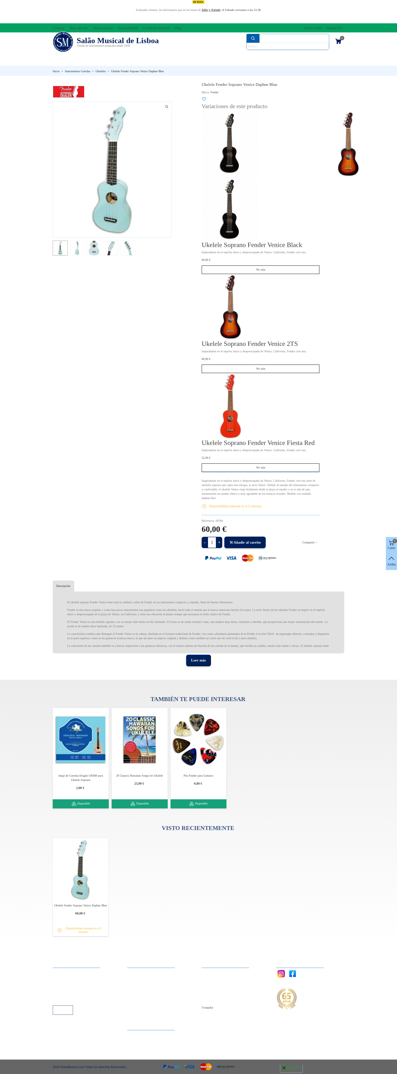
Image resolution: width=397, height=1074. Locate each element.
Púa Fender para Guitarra (198, 775)
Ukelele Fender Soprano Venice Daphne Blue (80, 905)
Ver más (260, 269)
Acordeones (107, 54)
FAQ (60, 972)
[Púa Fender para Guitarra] (199, 740)
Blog (209, 1000)
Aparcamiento (66, 994)
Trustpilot (207, 1007)
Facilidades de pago (70, 1000)
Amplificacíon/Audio (160, 54)
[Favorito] (204, 99)
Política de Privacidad (71, 983)
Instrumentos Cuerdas (251, 54)
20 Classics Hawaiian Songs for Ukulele (139, 775)
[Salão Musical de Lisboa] (63, 42)
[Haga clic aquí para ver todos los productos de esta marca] (69, 92)
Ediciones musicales (316, 54)
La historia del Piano (219, 994)
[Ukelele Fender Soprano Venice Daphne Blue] (167, 107)
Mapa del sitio (215, 977)
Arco (204, 54)
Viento (254, 61)
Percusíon (156, 61)
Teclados (305, 61)
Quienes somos (216, 983)
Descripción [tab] (63, 586)
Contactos (212, 972)
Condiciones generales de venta (77, 988)
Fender (214, 92)
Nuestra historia (216, 988)
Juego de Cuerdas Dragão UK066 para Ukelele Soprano (80, 778)
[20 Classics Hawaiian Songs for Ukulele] (140, 740)
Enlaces (62, 977)
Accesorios (66, 54)
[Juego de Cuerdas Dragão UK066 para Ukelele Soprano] (81, 740)
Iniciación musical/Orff (84, 61)
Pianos (207, 61)
